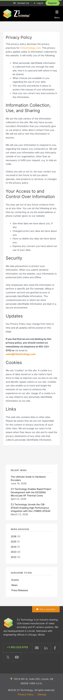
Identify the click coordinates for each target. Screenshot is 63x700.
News (14, 585)
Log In (39, 3)
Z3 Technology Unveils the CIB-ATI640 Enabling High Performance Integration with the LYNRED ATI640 (30, 507)
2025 (13, 541)
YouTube (17, 657)
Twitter (7, 657)
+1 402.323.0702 (17, 647)
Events (15, 580)
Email (36, 647)
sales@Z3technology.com (20, 354)
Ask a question (47, 609)
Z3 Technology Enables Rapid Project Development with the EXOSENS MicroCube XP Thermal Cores (31, 492)
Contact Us (22, 3)
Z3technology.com (30, 48)
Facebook (54, 647)
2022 (13, 557)
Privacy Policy (25, 694)
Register (52, 3)
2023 (13, 551)
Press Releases (19, 590)
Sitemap (41, 694)
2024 (13, 546)
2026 (13, 536)
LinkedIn (45, 647)
